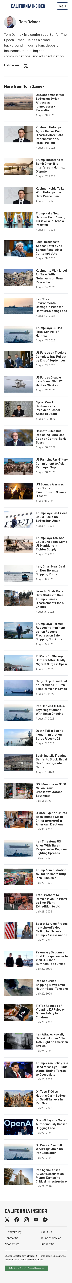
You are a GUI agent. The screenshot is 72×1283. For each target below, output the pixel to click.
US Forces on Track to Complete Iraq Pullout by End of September (51, 356)
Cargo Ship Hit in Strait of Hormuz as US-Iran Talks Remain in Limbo (51, 685)
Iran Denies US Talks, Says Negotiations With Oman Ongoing (50, 710)
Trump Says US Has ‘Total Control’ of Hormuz (49, 332)
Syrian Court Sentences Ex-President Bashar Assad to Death (48, 408)
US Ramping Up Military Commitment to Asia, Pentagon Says (52, 463)
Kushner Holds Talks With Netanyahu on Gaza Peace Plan (50, 192)
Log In (62, 6)
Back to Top (57, 1275)
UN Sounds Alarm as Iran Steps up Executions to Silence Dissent (51, 490)
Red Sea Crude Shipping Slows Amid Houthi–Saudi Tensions (52, 985)
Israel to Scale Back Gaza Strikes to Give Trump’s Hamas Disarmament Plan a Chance (50, 599)
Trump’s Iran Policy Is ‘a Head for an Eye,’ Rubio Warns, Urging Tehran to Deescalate (52, 1069)
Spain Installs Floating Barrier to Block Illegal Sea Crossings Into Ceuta (51, 761)
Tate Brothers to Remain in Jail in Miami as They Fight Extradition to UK (51, 901)
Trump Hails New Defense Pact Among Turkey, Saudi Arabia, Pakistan (50, 219)
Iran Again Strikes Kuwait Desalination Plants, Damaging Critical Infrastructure (51, 1176)
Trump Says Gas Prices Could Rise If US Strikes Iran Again (51, 517)
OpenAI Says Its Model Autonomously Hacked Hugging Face (51, 1124)
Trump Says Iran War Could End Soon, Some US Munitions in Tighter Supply (51, 544)
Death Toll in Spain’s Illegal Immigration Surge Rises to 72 (49, 734)
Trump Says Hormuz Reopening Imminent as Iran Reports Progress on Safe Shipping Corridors (50, 631)
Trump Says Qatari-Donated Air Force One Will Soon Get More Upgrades (51, 1233)
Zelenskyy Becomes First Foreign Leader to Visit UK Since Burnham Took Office (52, 958)
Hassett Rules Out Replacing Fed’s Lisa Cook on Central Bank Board (51, 437)
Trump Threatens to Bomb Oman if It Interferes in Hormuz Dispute (50, 165)
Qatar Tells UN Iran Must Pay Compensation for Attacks (48, 1204)
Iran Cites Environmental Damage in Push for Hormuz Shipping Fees (51, 305)
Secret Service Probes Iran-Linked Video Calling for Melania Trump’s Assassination (52, 929)
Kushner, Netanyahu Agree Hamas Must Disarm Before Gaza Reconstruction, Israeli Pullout (50, 135)
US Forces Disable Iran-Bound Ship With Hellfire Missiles (51, 381)
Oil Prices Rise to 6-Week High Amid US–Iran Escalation (50, 1149)
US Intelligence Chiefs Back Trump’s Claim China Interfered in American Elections (51, 819)
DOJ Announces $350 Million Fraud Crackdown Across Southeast (51, 790)
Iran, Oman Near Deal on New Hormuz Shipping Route (50, 570)
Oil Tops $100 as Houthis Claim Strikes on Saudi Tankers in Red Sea (51, 1097)
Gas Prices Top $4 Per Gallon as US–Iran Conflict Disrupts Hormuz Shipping (51, 1262)
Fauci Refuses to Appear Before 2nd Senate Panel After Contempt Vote (49, 248)
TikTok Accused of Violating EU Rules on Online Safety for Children (51, 1011)
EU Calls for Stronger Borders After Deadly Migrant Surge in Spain (51, 660)
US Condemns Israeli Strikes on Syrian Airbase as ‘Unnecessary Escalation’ (50, 102)
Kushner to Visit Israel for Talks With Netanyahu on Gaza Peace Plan (51, 276)
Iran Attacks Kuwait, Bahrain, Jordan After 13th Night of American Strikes (52, 1040)
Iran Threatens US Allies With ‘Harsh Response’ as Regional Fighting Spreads (51, 847)
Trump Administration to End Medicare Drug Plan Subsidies (51, 874)
